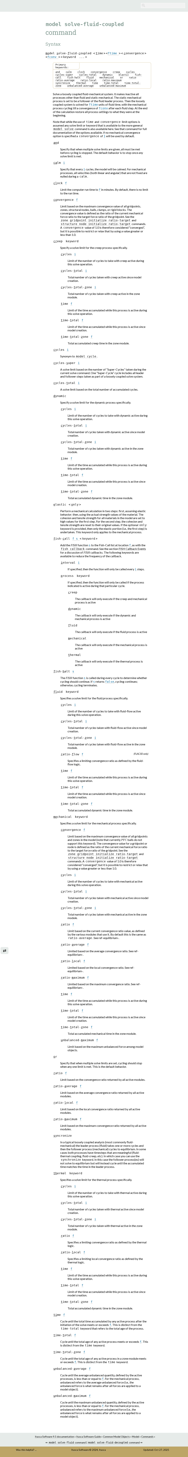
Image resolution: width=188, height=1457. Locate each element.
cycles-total (88, 74)
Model (135, 1436)
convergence (99, 72)
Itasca (102, 1449)
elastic (124, 74)
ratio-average (65, 80)
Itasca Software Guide (88, 1436)
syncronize (62, 83)
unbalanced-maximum (113, 85)
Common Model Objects (116, 1436)
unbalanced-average (80, 85)
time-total (111, 83)
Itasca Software (80, 1449)
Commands (147, 1436)
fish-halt (73, 77)
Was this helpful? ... (26, 1449)
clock (81, 72)
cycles (130, 72)
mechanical (107, 77)
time (95, 83)
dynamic (107, 74)
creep (116, 72)
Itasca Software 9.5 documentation (54, 1436)
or (121, 77)
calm (69, 72)
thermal (81, 83)
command (67, 1442)
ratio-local (88, 80)
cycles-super (64, 74)
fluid (90, 77)
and (57, 72)
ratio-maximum (112, 80)
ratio (132, 77)
